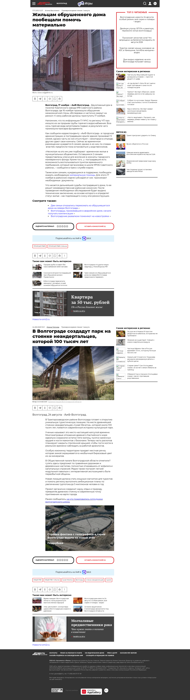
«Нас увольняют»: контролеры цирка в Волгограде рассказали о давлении (57, 609)
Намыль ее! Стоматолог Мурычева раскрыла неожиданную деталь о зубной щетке (141, 359)
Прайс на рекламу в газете (71, 653)
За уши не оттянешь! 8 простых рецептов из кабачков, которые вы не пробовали (142, 334)
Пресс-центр (112, 653)
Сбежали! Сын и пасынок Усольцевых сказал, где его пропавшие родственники (142, 376)
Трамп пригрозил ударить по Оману (141, 135)
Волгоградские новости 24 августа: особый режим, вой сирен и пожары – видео (137, 19)
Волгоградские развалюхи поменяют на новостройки (80, 216)
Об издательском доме (94, 653)
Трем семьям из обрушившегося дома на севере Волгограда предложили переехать (97, 275)
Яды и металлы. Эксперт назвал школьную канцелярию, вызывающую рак (140, 111)
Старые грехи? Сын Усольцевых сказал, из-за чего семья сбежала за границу (141, 368)
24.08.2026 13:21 (38, 327)
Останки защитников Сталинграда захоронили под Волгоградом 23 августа (96, 609)
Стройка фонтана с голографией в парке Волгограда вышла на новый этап (76, 536)
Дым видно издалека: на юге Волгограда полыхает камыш (137, 60)
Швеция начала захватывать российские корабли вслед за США (141, 153)
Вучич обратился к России (137, 144)
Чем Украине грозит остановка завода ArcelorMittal (139, 170)
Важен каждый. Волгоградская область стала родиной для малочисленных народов (56, 601)
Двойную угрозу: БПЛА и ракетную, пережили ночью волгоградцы (137, 29)
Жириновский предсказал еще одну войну (141, 162)
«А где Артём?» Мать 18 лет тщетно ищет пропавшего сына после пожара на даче (141, 85)
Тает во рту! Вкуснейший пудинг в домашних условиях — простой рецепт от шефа (141, 77)
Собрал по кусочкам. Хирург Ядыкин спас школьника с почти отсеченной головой (142, 102)
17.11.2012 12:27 (37, 10)
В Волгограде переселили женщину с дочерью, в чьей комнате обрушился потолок (55, 283)
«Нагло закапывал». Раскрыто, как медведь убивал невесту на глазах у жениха (141, 119)
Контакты (53, 653)
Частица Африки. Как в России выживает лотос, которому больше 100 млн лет (141, 351)
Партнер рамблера (72, 690)
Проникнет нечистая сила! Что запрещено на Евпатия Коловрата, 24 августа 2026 (137, 40)
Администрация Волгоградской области (64, 402)
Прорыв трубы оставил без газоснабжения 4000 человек (56, 266)
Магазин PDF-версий (128, 653)
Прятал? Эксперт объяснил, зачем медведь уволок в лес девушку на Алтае (141, 94)
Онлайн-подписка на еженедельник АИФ (66, 655)
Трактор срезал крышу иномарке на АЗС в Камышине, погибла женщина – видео (137, 50)
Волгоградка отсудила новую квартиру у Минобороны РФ (96, 266)
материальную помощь (82, 175)
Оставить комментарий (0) (95, 226)
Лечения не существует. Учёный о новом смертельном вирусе (140, 341)
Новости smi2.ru (41, 319)
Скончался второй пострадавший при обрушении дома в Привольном (57, 275)
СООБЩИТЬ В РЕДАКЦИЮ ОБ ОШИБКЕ (100, 655)
